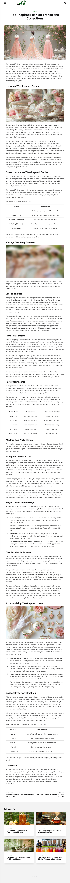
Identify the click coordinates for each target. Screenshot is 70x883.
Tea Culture (41, 828)
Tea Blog (35, 11)
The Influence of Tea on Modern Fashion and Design (18, 858)
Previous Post (20, 794)
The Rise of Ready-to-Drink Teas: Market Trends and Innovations (50, 858)
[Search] (65, 3)
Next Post (50, 794)
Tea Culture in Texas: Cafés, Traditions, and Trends (17, 831)
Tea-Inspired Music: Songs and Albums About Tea (49, 831)
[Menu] (5, 3)
